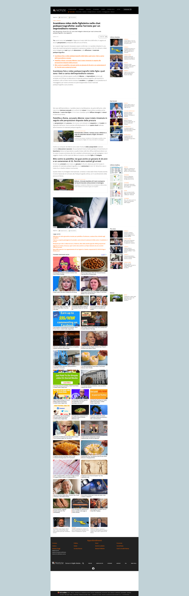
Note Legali (67, 594)
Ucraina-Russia (78, 548)
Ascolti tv (99, 11)
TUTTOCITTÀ (104, 592)
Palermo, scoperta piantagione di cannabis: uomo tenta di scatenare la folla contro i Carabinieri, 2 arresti (80, 240)
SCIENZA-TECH (110, 9)
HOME (54, 20)
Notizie (59, 563)
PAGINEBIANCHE (98, 592)
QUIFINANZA (117, 592)
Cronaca (54, 543)
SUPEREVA (129, 592)
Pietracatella (78, 11)
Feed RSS (90, 563)
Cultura (54, 546)
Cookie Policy (75, 594)
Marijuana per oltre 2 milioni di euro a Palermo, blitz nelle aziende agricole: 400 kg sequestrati (79, 243)
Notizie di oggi (56, 548)
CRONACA (81, 9)
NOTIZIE (61, 10)
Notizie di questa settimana (59, 552)
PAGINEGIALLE (78, 592)
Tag (126, 563)
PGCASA (92, 592)
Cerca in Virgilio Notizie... (73, 563)
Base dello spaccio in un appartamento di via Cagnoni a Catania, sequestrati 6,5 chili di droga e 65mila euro (79, 250)
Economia (119, 543)
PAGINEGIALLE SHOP (85, 592)
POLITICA (88, 9)
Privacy (71, 594)
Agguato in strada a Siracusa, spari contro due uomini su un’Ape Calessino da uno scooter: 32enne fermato (78, 246)
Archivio (118, 563)
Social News (120, 546)
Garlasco (85, 11)
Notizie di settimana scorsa (59, 554)
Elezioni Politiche (100, 548)
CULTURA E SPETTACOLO (129, 111)
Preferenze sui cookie (83, 594)
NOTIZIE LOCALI (127, 126)
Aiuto (89, 594)
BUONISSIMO (123, 592)
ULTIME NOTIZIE (72, 9)
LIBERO (68, 592)
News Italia (133, 563)
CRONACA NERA (93, 527)
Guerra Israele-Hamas (123, 548)
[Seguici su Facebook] (93, 569)
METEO (125, 294)
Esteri (96, 543)
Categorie (109, 563)
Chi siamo (62, 594)
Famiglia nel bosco (92, 11)
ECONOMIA (96, 9)
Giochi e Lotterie (99, 546)
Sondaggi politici (106, 11)
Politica (76, 543)
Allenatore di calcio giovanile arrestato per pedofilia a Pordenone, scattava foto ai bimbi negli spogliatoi (79, 237)
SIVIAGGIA (112, 592)
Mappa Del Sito (99, 563)
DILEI (109, 592)
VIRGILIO (72, 592)
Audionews (126, 9)
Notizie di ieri (55, 550)
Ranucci (112, 11)
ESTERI (103, 9)
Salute (75, 546)
